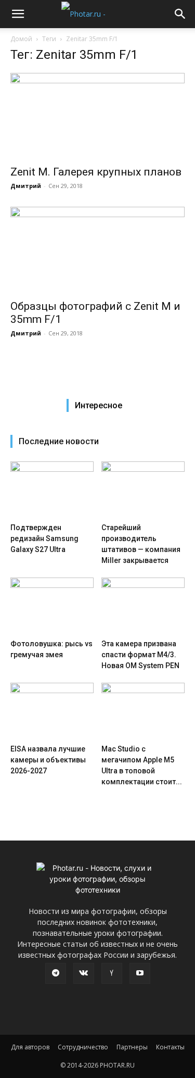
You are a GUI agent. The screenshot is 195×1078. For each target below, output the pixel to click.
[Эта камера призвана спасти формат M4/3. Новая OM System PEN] (143, 606)
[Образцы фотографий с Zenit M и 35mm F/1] (97, 250)
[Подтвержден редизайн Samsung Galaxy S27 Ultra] (52, 490)
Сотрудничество (83, 1047)
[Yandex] (111, 973)
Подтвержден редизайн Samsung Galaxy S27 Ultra (44, 538)
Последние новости (59, 441)
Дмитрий (25, 186)
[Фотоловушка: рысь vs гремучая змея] (52, 606)
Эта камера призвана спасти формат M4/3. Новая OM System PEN (140, 655)
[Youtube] (139, 973)
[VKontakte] (83, 973)
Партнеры (132, 1047)
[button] (17, 14)
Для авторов (30, 1047)
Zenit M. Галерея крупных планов (95, 172)
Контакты (170, 1047)
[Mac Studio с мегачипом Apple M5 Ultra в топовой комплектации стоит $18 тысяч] (143, 711)
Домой (21, 38)
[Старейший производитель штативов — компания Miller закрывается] (143, 490)
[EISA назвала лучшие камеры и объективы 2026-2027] (52, 711)
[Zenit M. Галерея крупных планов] (97, 116)
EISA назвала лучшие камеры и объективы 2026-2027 (48, 760)
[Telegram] (55, 973)
